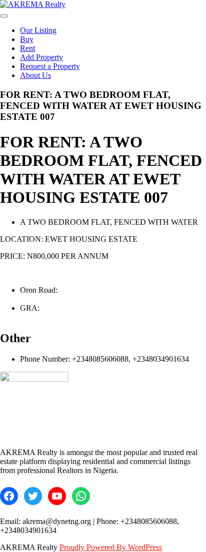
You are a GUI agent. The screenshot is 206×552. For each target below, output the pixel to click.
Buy (27, 39)
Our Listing (38, 30)
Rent (27, 48)
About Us (35, 75)
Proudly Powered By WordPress (111, 547)
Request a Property (50, 66)
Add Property (41, 57)
